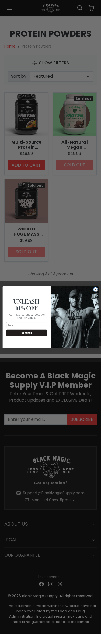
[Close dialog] (95, 289)
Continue (26, 332)
